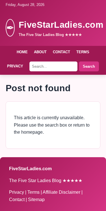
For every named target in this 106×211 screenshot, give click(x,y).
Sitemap (36, 199)
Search (89, 66)
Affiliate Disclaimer (62, 192)
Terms (82, 52)
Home (22, 52)
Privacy (15, 66)
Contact (61, 52)
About (40, 52)
